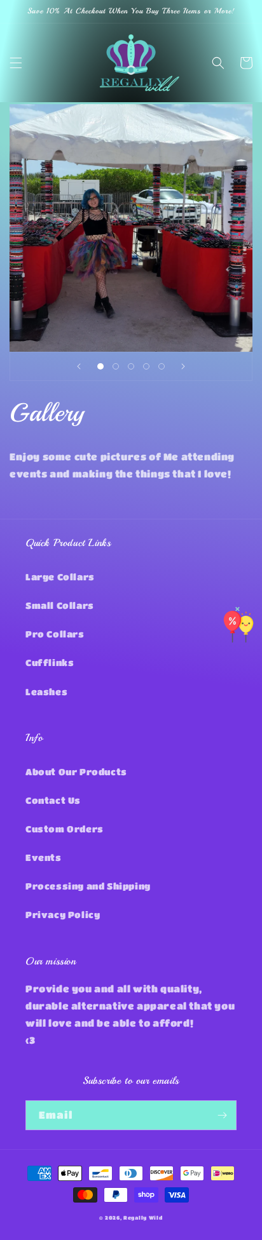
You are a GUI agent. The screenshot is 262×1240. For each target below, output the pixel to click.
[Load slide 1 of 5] (100, 366)
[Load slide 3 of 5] (131, 366)
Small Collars (59, 605)
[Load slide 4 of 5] (146, 366)
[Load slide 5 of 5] (161, 366)
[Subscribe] (222, 1115)
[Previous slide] (79, 366)
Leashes (46, 691)
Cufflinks (49, 662)
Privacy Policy (62, 914)
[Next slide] (183, 366)
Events (43, 857)
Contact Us (53, 800)
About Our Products (76, 771)
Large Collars (60, 576)
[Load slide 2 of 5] (115, 366)
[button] (16, 63)
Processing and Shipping (88, 886)
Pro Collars (55, 634)
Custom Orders (64, 828)
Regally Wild (142, 1217)
